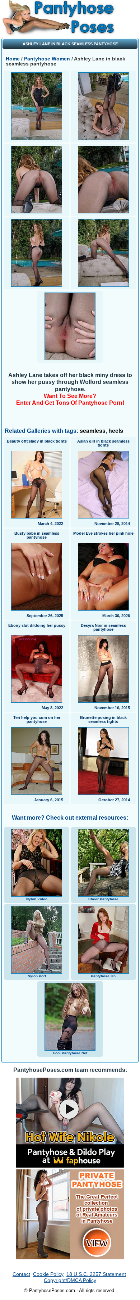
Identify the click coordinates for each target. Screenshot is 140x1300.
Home (13, 59)
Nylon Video (36, 899)
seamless (93, 431)
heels (115, 431)
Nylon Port (37, 976)
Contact (21, 1274)
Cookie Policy (48, 1274)
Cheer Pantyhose (103, 899)
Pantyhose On (103, 976)
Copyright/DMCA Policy (70, 1280)
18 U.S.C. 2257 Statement (96, 1274)
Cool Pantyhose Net (70, 1053)
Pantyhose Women (47, 59)
